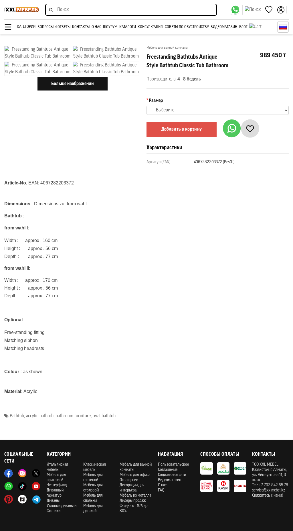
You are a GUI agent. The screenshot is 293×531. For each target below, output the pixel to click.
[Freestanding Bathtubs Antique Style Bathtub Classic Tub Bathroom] (38, 53)
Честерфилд (57, 485)
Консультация (150, 27)
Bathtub (17, 416)
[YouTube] (36, 486)
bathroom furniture (73, 416)
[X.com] (36, 473)
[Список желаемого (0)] (270, 9)
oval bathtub (104, 416)
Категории (26, 27)
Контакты (81, 27)
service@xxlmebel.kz (268, 490)
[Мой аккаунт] (282, 9)
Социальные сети (172, 475)
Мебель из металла (135, 495)
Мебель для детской (93, 508)
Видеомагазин (224, 27)
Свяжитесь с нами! (267, 495)
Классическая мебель (94, 467)
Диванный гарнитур (55, 493)
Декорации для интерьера (132, 488)
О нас (96, 27)
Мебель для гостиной (93, 477)
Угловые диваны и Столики (61, 508)
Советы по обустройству (187, 27)
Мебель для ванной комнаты (136, 467)
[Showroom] (22, 499)
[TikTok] (22, 486)
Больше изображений (72, 84)
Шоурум (110, 27)
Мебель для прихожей (56, 477)
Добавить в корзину (181, 129)
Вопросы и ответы (53, 27)
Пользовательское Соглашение (173, 467)
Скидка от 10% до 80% (134, 508)
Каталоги (127, 27)
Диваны (53, 501)
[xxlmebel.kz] (21, 9)
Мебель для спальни (93, 498)
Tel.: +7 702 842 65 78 (270, 485)
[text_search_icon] (254, 9)
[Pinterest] (8, 499)
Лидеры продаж (133, 501)
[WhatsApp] (236, 10)
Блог (243, 27)
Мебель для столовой (93, 488)
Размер (156, 101)
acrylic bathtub (40, 416)
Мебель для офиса (135, 475)
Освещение (129, 480)
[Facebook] (8, 473)
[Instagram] (22, 473)
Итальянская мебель (57, 467)
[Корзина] (261, 26)
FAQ (161, 490)
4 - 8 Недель (189, 79)
